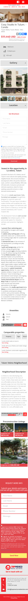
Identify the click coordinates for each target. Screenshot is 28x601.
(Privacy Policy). (6, 550)
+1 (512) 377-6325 (12, 585)
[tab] (14, 63)
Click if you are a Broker (8, 153)
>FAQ (19, 6)
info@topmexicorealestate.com (17, 589)
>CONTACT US (6, 6)
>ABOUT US (14, 6)
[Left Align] (18, 2)
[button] (26, 68)
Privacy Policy (16, 158)
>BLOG (23, 6)
